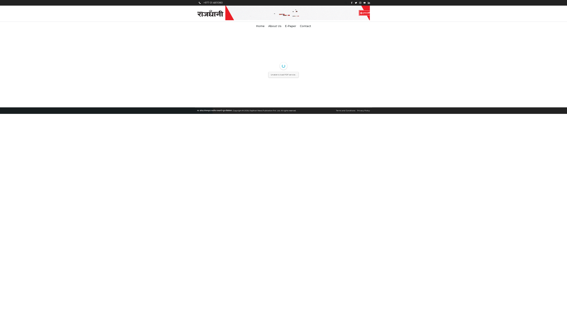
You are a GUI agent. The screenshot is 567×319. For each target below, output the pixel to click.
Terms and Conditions (345, 110)
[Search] (346, 3)
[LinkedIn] (369, 3)
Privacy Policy (363, 110)
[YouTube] (365, 3)
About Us (274, 26)
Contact (305, 26)
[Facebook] (352, 3)
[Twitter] (356, 3)
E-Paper (290, 26)
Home (260, 26)
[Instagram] (360, 3)
